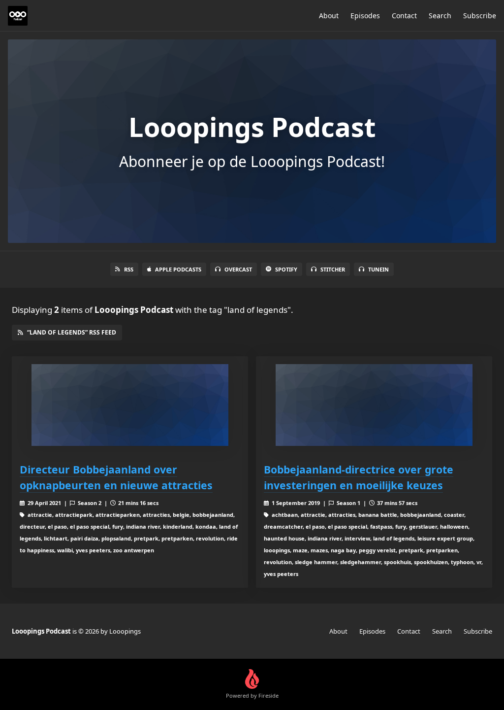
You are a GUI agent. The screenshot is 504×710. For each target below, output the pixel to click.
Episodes (365, 15)
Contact (404, 15)
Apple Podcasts (178, 269)
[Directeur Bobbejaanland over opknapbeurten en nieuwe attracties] (130, 405)
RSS (128, 269)
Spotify (286, 269)
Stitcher (332, 269)
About (329, 15)
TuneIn (378, 269)
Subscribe (479, 15)
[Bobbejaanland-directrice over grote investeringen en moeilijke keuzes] (374, 405)
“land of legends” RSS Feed (71, 332)
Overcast (238, 269)
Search (440, 15)
